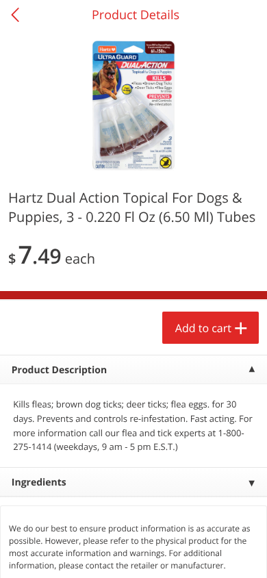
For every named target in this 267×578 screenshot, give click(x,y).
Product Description (59, 370)
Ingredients (39, 482)
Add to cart (203, 328)
